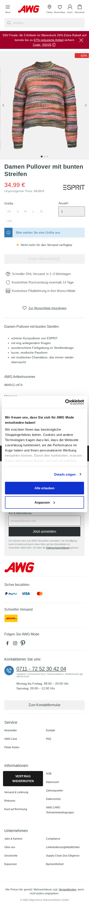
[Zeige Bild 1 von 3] (42, 156)
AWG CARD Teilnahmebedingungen (60, 810)
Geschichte (10, 855)
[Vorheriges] (3, 105)
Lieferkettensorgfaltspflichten (63, 847)
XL (41, 211)
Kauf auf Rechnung (15, 809)
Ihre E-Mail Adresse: (20, 513)
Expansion (10, 864)
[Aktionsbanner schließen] (81, 40)
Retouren (9, 800)
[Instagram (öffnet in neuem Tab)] (16, 644)
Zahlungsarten (54, 790)
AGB (48, 773)
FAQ (48, 738)
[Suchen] (8, 23)
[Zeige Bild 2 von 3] (44, 156)
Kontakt (50, 730)
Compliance (53, 838)
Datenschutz (53, 799)
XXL (10, 221)
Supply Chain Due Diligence (62, 855)
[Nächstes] (86, 105)
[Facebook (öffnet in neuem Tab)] (8, 644)
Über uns (9, 847)
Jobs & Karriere (13, 838)
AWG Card (10, 738)
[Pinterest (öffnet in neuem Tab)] (23, 644)
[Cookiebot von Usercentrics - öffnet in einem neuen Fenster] (65, 402)
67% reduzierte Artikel (49, 40)
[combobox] (48, 23)
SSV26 (46, 44)
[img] (82, 55)
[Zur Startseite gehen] (29, 9)
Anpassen (42, 502)
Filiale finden (11, 747)
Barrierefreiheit (55, 864)
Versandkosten (67, 889)
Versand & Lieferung (16, 792)
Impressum (52, 782)
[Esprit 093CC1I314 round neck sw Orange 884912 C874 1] (44, 105)
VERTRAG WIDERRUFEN (23, 779)
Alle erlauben (44, 488)
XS (9, 211)
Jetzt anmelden (44, 531)
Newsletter (10, 730)
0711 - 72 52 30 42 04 (41, 668)
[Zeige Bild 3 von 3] (47, 156)
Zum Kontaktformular (44, 705)
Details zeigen (65, 474)
